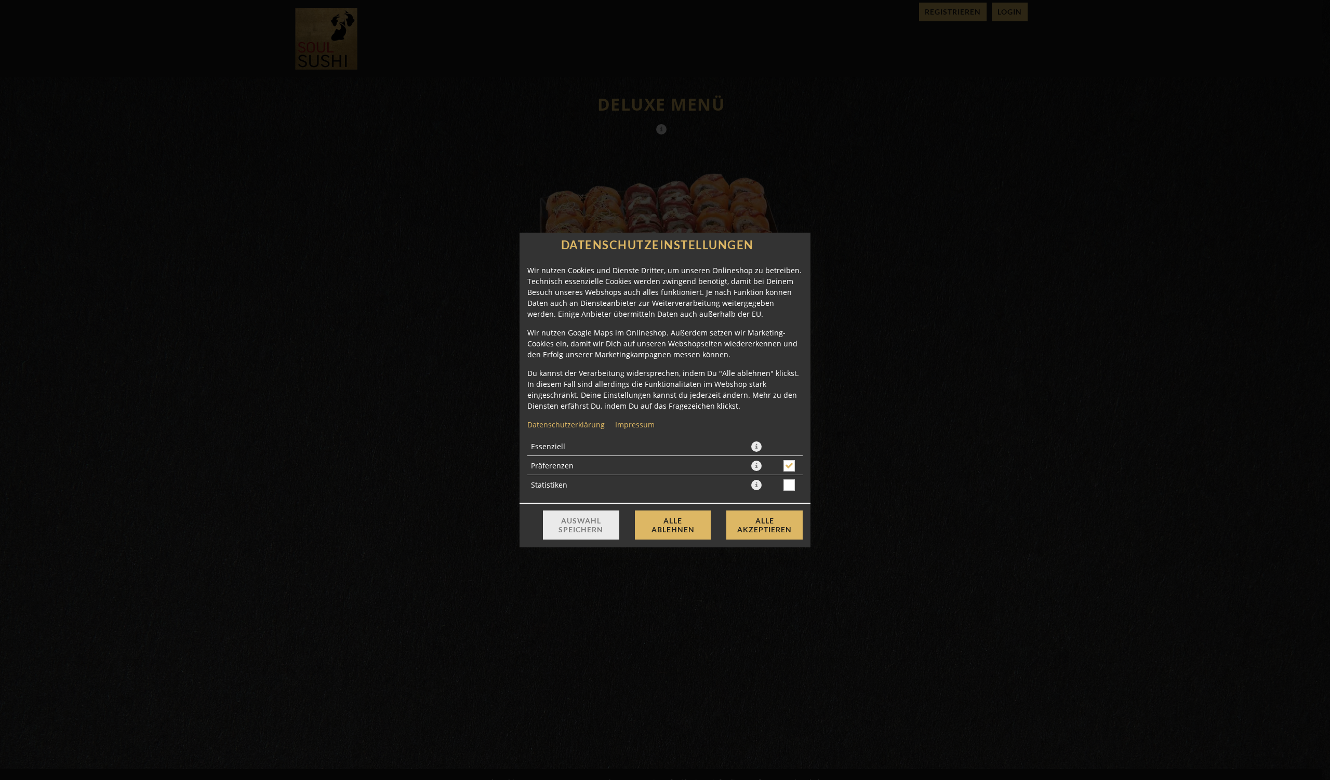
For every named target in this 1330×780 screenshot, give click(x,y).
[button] (756, 446)
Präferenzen (552, 465)
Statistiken (549, 485)
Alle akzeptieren (764, 525)
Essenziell (548, 446)
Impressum (635, 424)
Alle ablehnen (673, 525)
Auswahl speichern (580, 525)
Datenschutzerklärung (566, 424)
